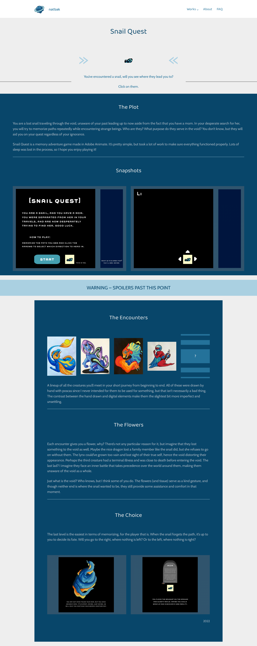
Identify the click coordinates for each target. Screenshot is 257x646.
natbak (54, 9)
